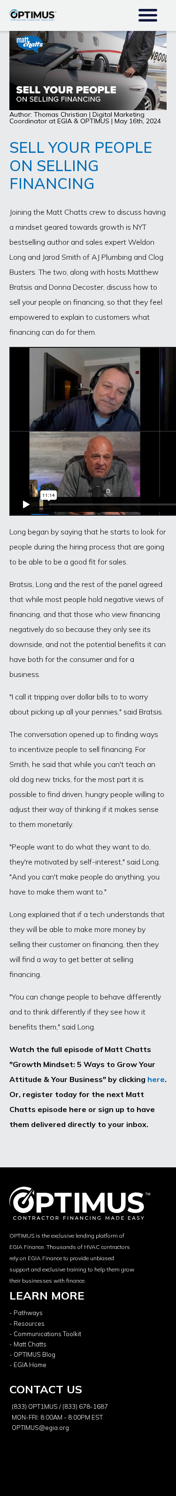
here (156, 1079)
